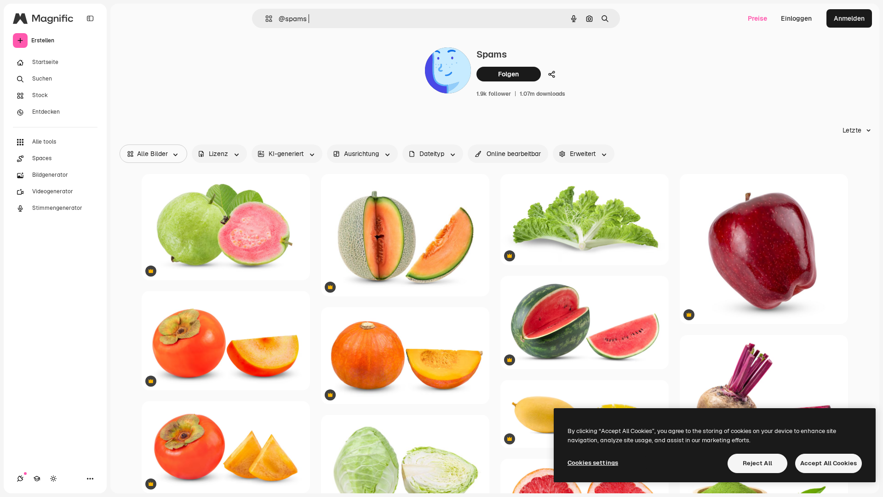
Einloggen (796, 18)
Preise (757, 18)
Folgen (508, 74)
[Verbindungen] (20, 478)
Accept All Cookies (828, 463)
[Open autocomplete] (265, 18)
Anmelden (849, 18)
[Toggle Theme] (53, 478)
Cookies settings (593, 463)
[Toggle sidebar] (90, 18)
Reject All (757, 463)
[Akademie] (36, 478)
